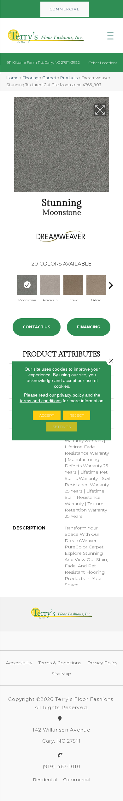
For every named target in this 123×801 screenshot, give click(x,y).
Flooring (30, 77)
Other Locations (103, 62)
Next (110, 284)
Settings (62, 426)
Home (12, 77)
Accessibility (19, 663)
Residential (45, 779)
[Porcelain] (50, 284)
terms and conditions (41, 400)
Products (69, 77)
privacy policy (70, 394)
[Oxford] (96, 284)
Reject (76, 415)
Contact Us (36, 327)
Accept (46, 415)
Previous (12, 284)
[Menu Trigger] (110, 35)
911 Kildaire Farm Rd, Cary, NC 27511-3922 (43, 62)
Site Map (61, 674)
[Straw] (73, 284)
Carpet (49, 77)
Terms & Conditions (59, 663)
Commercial (76, 779)
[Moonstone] (27, 284)
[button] (64, 9)
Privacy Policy (102, 663)
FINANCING (88, 327)
